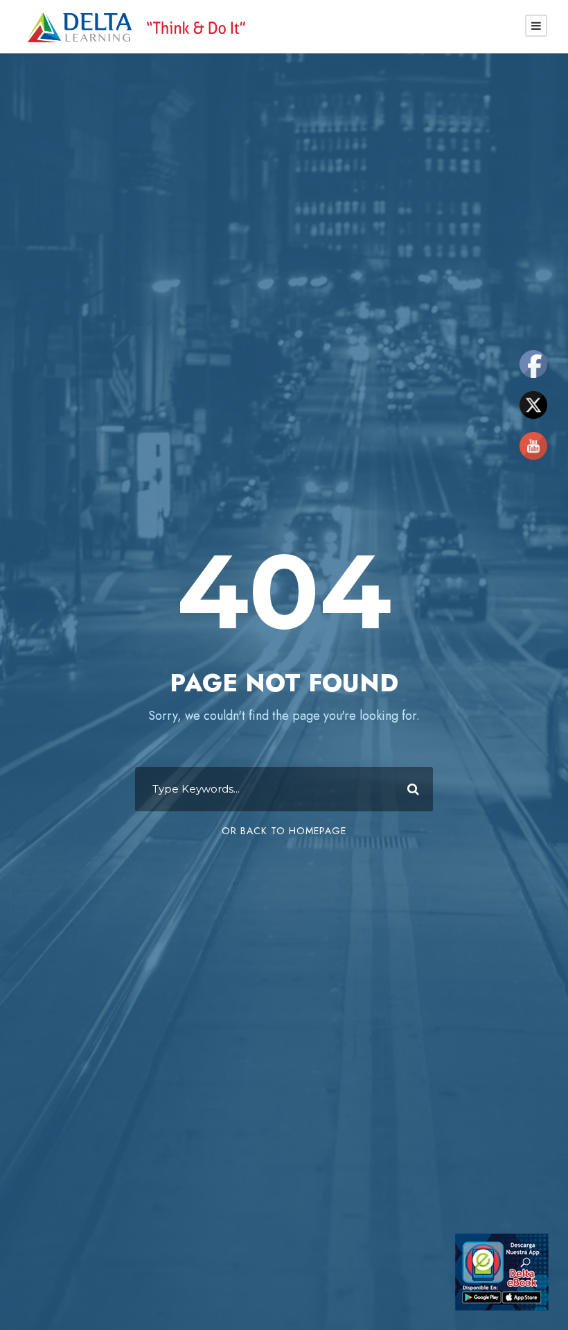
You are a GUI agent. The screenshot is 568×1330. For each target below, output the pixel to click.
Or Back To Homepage (284, 831)
